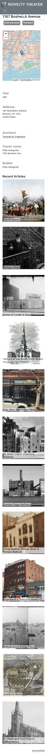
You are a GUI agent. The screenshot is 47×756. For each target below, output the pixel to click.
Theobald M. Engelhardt (14, 136)
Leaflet (15, 80)
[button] (21, 53)
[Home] (5, 4)
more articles (38, 750)
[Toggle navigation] (5, 10)
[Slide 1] (23, 16)
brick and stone (11, 22)
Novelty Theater (25, 5)
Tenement (28, 22)
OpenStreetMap (26, 80)
